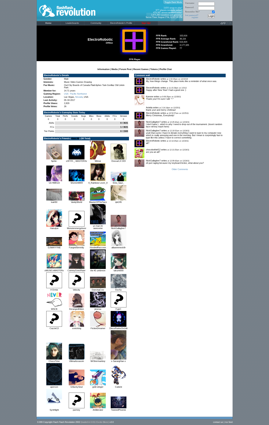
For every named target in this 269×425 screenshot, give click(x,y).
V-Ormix (54, 290)
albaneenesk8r (118, 247)
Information (103, 69)
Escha (118, 290)
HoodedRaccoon (98, 247)
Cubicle (118, 387)
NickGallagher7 (118, 228)
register (195, 17)
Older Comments (180, 169)
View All (75, 138)
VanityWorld (76, 202)
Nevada (79, 97)
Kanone (149, 96)
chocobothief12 (153, 149)
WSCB (54, 309)
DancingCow (98, 290)
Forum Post (125, 69)
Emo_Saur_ (118, 183)
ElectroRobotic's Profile (121, 23)
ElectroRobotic (153, 79)
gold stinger (97, 387)
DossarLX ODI (118, 161)
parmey (76, 410)
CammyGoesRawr (76, 270)
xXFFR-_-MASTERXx (76, 161)
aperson (54, 387)
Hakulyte (54, 228)
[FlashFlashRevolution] (72, 20)
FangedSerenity (76, 247)
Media (114, 69)
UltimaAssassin (76, 361)
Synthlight (54, 410)
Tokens (154, 69)
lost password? (191, 15)
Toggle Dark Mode (173, 2)
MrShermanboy (98, 361)
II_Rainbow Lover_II (98, 183)
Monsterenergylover (76, 228)
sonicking (76, 328)
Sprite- (54, 161)
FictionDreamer (98, 328)
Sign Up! (146, 23)
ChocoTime (54, 361)
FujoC (118, 309)
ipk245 (118, 202)
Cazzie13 (54, 328)
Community (96, 23)
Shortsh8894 (76, 183)
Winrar (98, 161)
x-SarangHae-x (118, 361)
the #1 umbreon (97, 270)
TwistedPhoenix (118, 410)
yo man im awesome (98, 227)
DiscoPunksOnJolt (118, 328)
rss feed (229, 422)
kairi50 (54, 202)
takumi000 (118, 270)
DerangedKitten (76, 309)
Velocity (76, 290)
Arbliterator (98, 410)
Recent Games (140, 69)
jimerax (98, 309)
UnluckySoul (76, 387)
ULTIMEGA (54, 183)
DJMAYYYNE (54, 247)
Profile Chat (166, 69)
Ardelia (149, 107)
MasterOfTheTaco (98, 202)
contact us (218, 422)
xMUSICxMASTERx (54, 270)
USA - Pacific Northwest (75, 94)
